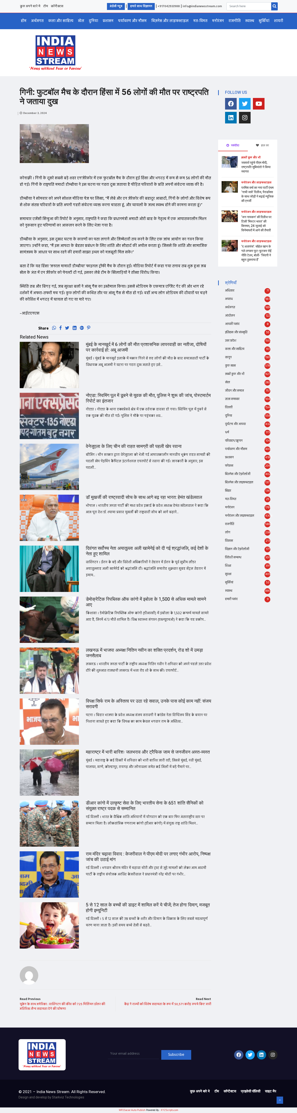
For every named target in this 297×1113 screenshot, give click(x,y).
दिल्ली (228, 407)
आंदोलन (230, 315)
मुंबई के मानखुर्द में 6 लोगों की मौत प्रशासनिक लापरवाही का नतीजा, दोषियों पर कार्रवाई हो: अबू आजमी (146, 347)
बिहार (228, 491)
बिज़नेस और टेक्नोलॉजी (237, 474)
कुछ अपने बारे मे (30, 6)
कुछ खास (230, 365)
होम (23, 21)
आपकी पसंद (232, 324)
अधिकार (229, 290)
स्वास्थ (249, 21)
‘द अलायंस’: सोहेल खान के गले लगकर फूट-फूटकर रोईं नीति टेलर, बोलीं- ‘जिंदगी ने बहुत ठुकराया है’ (256, 253)
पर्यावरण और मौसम (132, 21)
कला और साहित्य (60, 21)
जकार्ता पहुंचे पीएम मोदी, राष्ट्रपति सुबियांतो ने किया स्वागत (256, 167)
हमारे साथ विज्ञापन (141, 6)
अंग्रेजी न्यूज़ (116, 6)
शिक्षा (228, 566)
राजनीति (235, 21)
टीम (45, 6)
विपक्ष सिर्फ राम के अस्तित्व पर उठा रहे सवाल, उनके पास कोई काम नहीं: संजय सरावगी (148, 704)
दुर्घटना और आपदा (235, 424)
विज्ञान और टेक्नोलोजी (237, 549)
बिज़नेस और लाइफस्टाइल (170, 21)
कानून (228, 357)
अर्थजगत (37, 21)
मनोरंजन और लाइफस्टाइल (256, 182)
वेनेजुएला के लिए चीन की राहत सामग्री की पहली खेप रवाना (134, 446)
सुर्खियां (264, 21)
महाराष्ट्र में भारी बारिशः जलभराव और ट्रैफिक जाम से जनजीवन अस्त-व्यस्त (148, 752)
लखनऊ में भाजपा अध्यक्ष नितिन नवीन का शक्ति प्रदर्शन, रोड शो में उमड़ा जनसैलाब (144, 653)
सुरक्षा (228, 574)
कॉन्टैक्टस (57, 6)
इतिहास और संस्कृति (236, 332)
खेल (81, 21)
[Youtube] (259, 104)
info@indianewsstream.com (202, 6)
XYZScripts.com (169, 1110)
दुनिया (93, 21)
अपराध (229, 299)
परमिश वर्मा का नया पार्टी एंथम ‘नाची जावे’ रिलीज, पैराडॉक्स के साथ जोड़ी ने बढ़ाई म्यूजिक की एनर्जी (257, 194)
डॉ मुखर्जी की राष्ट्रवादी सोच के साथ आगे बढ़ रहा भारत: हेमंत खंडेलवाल (144, 497)
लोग (227, 532)
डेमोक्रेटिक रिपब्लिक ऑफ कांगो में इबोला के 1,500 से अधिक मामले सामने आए (146, 602)
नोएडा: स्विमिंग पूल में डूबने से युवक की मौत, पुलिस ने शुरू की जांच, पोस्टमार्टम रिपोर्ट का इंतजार (148, 398)
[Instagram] (245, 117)
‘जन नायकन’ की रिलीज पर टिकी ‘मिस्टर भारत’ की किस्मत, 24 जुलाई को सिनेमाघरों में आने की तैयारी (256, 224)
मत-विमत (200, 21)
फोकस (229, 465)
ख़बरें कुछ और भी (251, 157)
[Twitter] (245, 104)
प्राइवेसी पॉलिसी (250, 1091)
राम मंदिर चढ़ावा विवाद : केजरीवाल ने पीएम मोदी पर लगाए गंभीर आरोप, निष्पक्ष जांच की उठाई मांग (148, 857)
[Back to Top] (280, 1100)
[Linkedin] (231, 117)
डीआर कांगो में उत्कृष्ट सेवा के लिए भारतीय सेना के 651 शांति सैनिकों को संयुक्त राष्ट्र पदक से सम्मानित (144, 806)
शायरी (278, 21)
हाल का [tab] (264, 145)
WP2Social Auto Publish (132, 1110)
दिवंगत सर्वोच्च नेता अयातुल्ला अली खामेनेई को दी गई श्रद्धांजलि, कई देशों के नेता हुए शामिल (147, 551)
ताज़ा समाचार (232, 399)
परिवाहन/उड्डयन (233, 440)
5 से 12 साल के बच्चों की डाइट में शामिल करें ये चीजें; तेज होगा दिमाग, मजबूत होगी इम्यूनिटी (148, 908)
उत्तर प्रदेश (230, 340)
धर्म (227, 432)
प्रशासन (108, 21)
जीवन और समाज (234, 390)
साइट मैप (270, 1091)
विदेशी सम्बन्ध (233, 557)
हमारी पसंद (231, 599)
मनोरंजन (218, 21)
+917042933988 (169, 6)
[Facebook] (231, 104)
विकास (229, 541)
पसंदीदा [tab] (234, 145)
